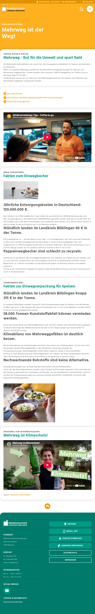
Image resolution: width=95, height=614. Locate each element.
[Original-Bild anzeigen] (20, 190)
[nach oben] (47, 506)
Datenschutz (70, 552)
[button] (90, 9)
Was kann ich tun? (14, 93)
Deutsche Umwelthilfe (20, 494)
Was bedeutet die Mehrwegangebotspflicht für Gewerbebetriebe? (35, 97)
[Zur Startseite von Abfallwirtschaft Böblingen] (13, 8)
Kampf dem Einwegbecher (18, 101)
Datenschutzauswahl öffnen (13, 602)
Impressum (70, 560)
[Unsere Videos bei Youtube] (6, 590)
